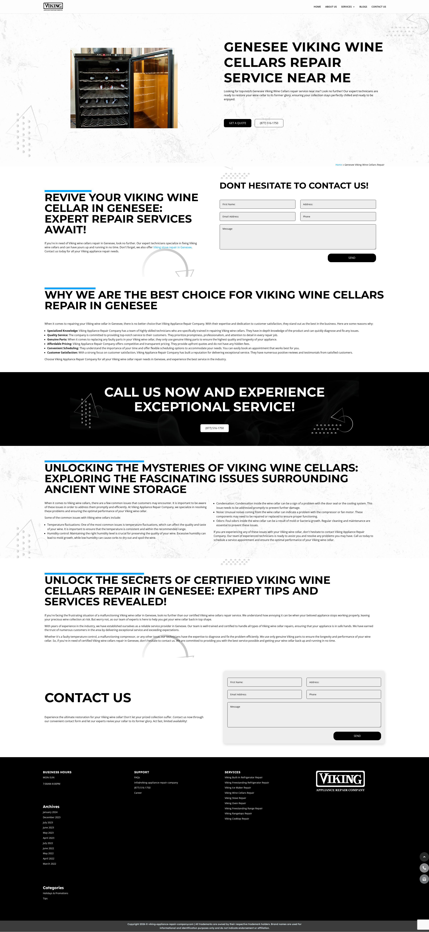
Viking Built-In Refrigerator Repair (244, 777)
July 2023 (48, 822)
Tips (45, 898)
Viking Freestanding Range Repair (244, 808)
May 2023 (48, 832)
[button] (424, 879)
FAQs (137, 777)
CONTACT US (379, 7)
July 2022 (48, 843)
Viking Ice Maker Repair (238, 787)
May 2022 (48, 853)
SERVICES (346, 7)
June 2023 (48, 827)
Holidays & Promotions (55, 893)
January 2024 (50, 812)
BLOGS (363, 7)
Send (351, 258)
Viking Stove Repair (235, 798)
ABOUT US (331, 7)
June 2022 (48, 848)
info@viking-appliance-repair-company (156, 782)
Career (138, 792)
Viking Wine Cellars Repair (239, 792)
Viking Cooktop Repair (237, 818)
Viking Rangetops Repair (238, 813)
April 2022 (48, 858)
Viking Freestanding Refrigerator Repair (247, 782)
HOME (317, 7)
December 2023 (51, 817)
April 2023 (48, 837)
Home (338, 164)
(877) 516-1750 (269, 123)
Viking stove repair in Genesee (172, 247)
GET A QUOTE (237, 123)
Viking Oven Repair (235, 803)
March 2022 (49, 863)
